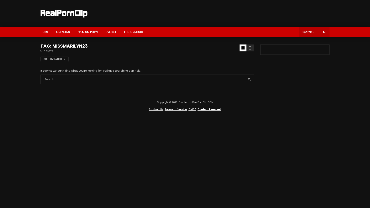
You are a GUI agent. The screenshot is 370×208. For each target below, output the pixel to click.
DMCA (192, 109)
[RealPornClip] (63, 14)
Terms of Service (176, 109)
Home (44, 32)
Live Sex (110, 32)
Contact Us (156, 109)
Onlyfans (63, 32)
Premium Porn (87, 32)
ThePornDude (133, 32)
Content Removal (209, 109)
